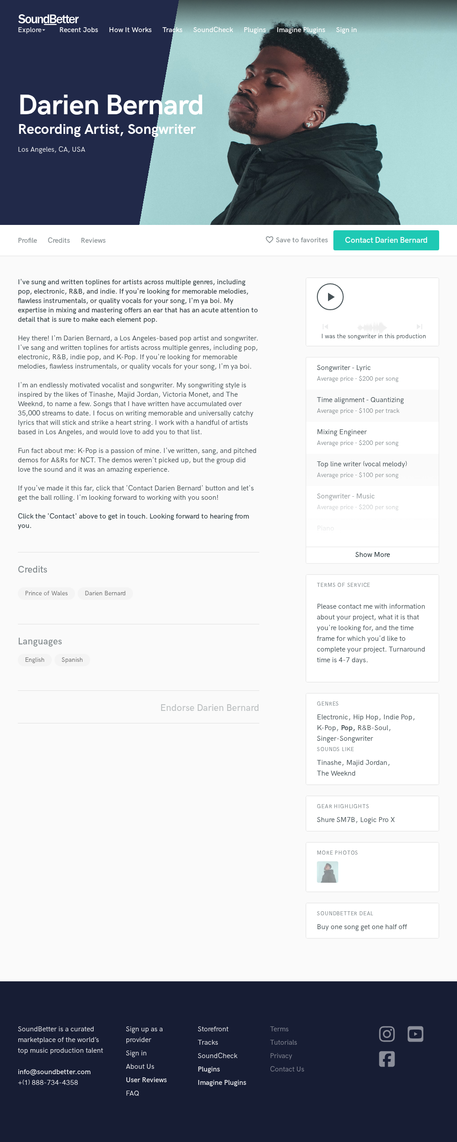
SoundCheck (213, 30)
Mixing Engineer (342, 432)
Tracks (172, 30)
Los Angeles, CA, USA (51, 149)
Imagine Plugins (301, 30)
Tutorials (283, 1042)
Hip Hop (365, 717)
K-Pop (326, 728)
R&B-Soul (372, 728)
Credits (59, 241)
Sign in (346, 30)
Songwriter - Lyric (344, 368)
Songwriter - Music (346, 496)
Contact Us (287, 1069)
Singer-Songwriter (345, 739)
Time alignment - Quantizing (360, 400)
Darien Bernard (105, 593)
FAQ (132, 1093)
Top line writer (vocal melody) (362, 464)
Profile (27, 241)
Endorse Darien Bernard (209, 708)
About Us (140, 1067)
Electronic (332, 717)
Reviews (93, 241)
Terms (279, 1029)
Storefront (213, 1029)
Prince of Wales (46, 593)
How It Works (130, 30)
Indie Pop (397, 717)
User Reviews (146, 1080)
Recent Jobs (78, 30)
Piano (325, 528)
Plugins (255, 30)
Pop (347, 728)
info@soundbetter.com (54, 1072)
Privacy (281, 1056)
